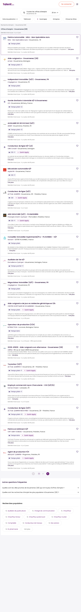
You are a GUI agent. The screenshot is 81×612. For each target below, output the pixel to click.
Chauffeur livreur (14, 517)
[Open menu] (77, 4)
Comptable (12, 523)
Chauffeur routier (60, 517)
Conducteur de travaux (33, 523)
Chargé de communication (44, 511)
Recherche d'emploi (7, 25)
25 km (54, 13)
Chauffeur (67, 511)
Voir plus (71, 49)
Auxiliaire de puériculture (17, 511)
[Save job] (77, 37)
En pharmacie (13, 529)
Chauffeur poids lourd (37, 517)
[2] (47, 473)
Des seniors (55, 523)
